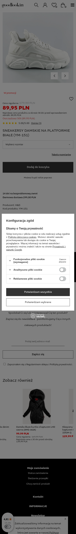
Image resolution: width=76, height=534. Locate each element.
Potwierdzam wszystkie (38, 292)
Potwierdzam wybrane (38, 302)
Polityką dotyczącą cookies (22, 237)
